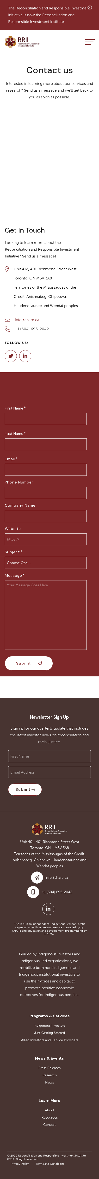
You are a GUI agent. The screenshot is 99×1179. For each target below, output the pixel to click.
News (49, 1082)
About (49, 1110)
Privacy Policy (20, 1163)
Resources (50, 1117)
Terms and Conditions (50, 1163)
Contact (49, 1125)
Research (50, 1075)
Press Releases (49, 1068)
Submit (23, 663)
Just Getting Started (49, 1033)
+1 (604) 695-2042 (32, 329)
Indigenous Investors (49, 1026)
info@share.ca (27, 319)
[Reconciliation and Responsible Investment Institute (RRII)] (22, 42)
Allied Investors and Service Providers (49, 1040)
